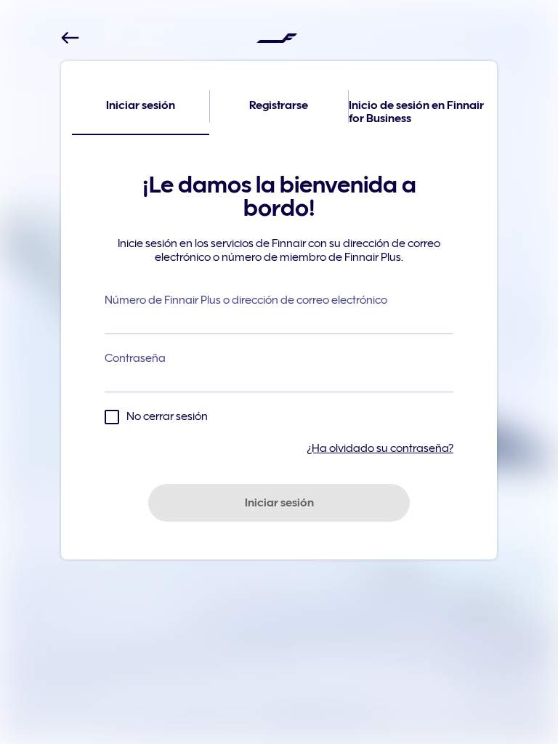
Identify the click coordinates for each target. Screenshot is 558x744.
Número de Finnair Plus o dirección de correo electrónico (246, 300)
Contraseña (135, 358)
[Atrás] (70, 38)
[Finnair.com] (276, 37)
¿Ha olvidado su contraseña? (380, 448)
